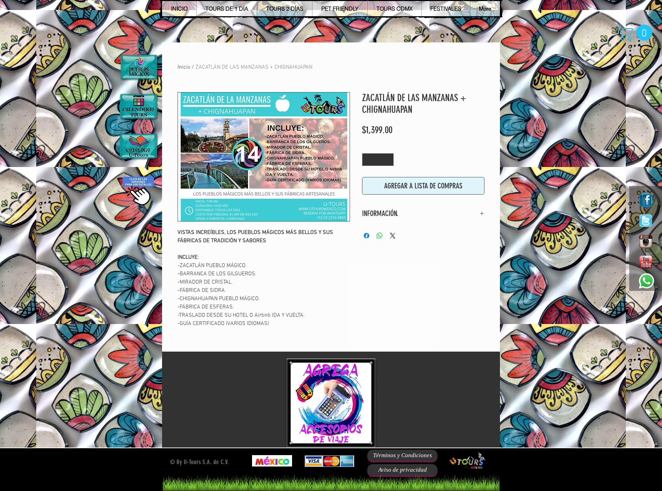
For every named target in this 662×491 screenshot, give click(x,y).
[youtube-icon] (646, 262)
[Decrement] (367, 160)
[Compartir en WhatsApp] (379, 236)
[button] (636, 32)
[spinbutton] (378, 160)
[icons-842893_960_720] (646, 200)
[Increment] (388, 160)
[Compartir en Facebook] (366, 236)
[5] (646, 221)
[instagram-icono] (646, 241)
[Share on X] (393, 236)
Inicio (184, 67)
